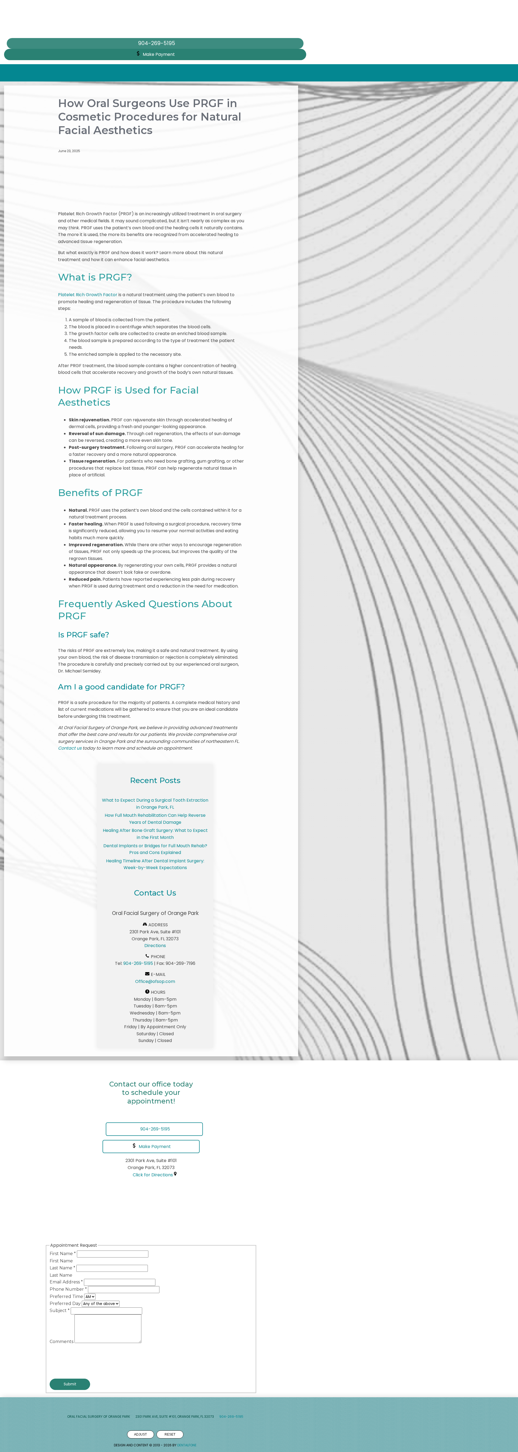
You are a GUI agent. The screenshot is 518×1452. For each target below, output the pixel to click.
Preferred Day (66, 1303)
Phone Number (68, 1289)
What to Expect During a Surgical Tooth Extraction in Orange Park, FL (155, 803)
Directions (155, 945)
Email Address (66, 1281)
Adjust (140, 1434)
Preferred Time (67, 1296)
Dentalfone (186, 1445)
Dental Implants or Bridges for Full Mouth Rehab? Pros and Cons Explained (155, 849)
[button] (155, 54)
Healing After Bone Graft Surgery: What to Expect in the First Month (155, 834)
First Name (63, 1253)
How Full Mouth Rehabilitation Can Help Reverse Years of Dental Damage (155, 818)
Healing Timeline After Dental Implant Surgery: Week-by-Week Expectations (155, 864)
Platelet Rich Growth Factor (87, 295)
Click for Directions (153, 1175)
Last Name (62, 1267)
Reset (170, 1434)
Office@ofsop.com (155, 981)
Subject (60, 1310)
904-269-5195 (138, 963)
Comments (62, 1341)
